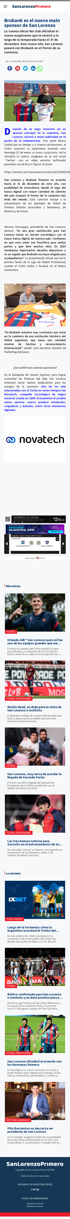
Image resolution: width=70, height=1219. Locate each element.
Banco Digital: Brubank (38, 164)
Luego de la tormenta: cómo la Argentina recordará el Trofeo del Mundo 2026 (31, 929)
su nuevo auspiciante (45, 152)
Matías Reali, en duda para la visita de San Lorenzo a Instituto (34, 708)
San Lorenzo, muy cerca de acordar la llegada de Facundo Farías (34, 775)
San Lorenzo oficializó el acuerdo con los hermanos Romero (34, 1063)
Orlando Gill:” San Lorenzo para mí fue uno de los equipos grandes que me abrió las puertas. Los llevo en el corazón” (35, 641)
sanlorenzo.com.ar (35, 1203)
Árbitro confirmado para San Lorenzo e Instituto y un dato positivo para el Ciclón (34, 996)
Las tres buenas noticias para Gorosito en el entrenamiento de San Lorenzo (34, 842)
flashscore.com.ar (35, 1206)
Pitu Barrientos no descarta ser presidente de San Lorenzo (30, 1130)
